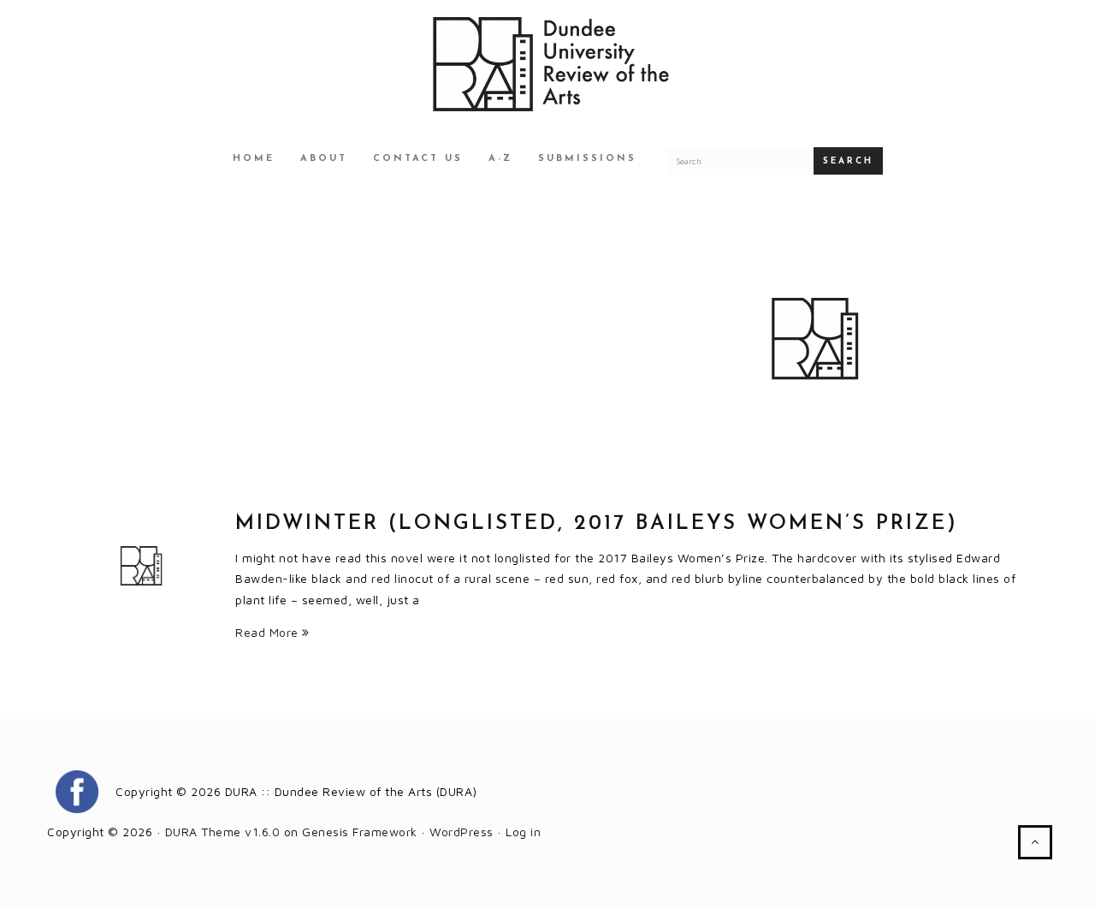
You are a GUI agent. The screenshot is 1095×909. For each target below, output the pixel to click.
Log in (523, 831)
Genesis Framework (359, 831)
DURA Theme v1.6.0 (223, 831)
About (323, 158)
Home (254, 158)
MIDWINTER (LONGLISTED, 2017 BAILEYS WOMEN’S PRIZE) (596, 524)
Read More (268, 632)
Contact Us (418, 158)
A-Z (500, 158)
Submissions (587, 158)
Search (848, 161)
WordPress (461, 831)
